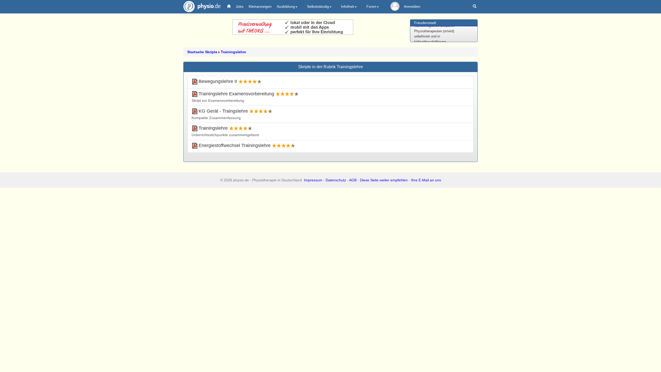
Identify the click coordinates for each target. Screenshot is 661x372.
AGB (353, 180)
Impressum (313, 180)
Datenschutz (336, 180)
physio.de (201, 6)
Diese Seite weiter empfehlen (384, 180)
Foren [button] (371, 6)
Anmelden (412, 6)
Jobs (239, 6)
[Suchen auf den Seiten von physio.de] (475, 6)
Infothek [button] (347, 6)
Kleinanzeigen (260, 6)
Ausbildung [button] (286, 6)
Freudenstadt (425, 23)
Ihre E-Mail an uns (426, 180)
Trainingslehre (233, 52)
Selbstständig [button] (318, 6)
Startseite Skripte (202, 52)
